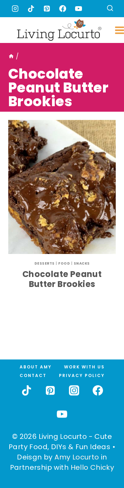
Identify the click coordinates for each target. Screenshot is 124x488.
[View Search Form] (110, 8)
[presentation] (62, 187)
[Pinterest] (47, 8)
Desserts (44, 263)
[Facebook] (63, 8)
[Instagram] (15, 8)
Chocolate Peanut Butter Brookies (62, 279)
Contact (33, 375)
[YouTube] (78, 8)
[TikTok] (31, 8)
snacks (82, 263)
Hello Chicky (92, 467)
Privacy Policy (82, 375)
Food (64, 263)
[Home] (11, 56)
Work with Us (84, 367)
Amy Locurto (76, 457)
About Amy (36, 367)
